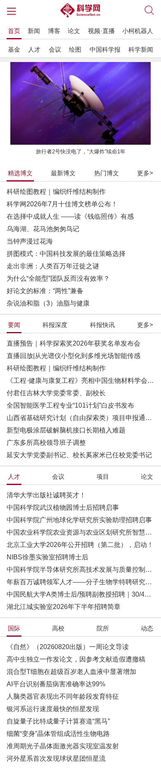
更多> (145, 173)
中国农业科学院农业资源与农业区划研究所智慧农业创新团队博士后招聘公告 (81, 532)
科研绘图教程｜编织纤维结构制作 (56, 191)
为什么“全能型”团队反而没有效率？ (58, 278)
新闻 (34, 30)
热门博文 (106, 173)
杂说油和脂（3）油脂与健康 (48, 303)
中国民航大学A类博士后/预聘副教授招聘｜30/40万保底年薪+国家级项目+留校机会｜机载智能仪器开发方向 (81, 594)
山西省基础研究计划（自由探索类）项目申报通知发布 (81, 417)
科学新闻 (140, 49)
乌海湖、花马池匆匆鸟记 (43, 228)
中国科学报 (105, 49)
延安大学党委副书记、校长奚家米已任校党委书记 (79, 455)
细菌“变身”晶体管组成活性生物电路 (58, 733)
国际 (14, 628)
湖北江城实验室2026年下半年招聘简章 (64, 606)
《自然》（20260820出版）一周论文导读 (68, 646)
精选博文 (20, 173)
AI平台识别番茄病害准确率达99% (56, 684)
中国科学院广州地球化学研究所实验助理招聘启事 (79, 519)
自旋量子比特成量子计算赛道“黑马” (58, 721)
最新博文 (63, 173)
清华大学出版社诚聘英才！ (46, 495)
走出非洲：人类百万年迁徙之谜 (53, 266)
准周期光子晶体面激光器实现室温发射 (63, 746)
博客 (54, 30)
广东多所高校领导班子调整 (46, 442)
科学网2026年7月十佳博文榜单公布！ (62, 204)
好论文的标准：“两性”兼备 (45, 290)
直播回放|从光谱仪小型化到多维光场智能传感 (73, 355)
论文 (74, 30)
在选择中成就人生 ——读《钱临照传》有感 (70, 216)
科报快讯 (102, 324)
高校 (58, 628)
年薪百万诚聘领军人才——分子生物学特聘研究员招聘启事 (81, 581)
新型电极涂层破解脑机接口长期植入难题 (66, 430)
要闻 (14, 324)
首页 (14, 30)
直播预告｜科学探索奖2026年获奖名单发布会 (73, 343)
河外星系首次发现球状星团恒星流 (56, 758)
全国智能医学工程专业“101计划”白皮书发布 (70, 405)
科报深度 (55, 324)
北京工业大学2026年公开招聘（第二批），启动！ (80, 544)
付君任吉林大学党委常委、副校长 (56, 392)
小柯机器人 (137, 30)
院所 (103, 628)
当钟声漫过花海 (30, 241)
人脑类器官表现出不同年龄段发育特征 (63, 696)
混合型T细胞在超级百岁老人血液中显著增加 (71, 671)
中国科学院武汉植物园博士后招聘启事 (63, 507)
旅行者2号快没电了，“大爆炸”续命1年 (80, 151)
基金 (14, 49)
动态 (147, 628)
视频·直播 (101, 30)
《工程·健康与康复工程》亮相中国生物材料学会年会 (81, 380)
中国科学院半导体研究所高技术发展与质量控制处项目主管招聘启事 (81, 569)
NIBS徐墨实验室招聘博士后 (47, 557)
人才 (34, 49)
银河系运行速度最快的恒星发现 (53, 708)
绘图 (75, 49)
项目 (103, 476)
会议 (55, 49)
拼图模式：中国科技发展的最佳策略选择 (66, 253)
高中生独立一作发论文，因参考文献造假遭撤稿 (76, 659)
